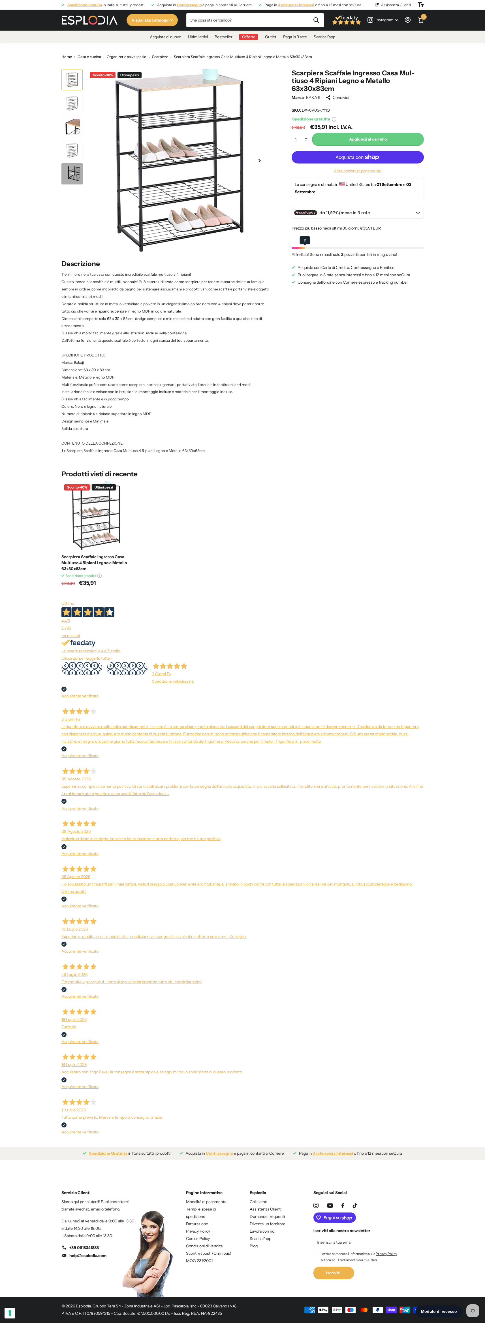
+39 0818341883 (84, 1247)
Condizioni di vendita (204, 1245)
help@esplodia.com (87, 1255)
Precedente (81, 668)
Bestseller (223, 36)
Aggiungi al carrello (368, 139)
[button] (308, 134)
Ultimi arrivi (198, 36)
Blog (254, 1245)
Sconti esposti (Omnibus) (208, 1253)
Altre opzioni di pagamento (357, 170)
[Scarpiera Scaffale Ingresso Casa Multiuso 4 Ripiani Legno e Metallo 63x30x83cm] (95, 515)
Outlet (270, 36)
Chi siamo (258, 1201)
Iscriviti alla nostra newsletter (341, 1230)
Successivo (127, 668)
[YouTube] (330, 1205)
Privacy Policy (198, 1231)
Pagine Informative (204, 1192)
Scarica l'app (324, 36)
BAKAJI (313, 97)
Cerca (316, 20)
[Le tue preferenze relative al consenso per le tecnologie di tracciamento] (10, 1313)
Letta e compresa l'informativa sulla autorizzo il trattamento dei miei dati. (359, 1257)
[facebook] (342, 1205)
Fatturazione (197, 1223)
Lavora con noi (262, 1231)
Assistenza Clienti (265, 1209)
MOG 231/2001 (199, 1260)
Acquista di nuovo (165, 36)
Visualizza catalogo (150, 20)
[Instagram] (316, 1205)
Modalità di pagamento (206, 1201)
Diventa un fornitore (267, 1223)
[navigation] (72, 79)
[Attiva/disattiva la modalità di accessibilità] (421, 5)
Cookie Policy (198, 1238)
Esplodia (258, 1192)
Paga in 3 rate (295, 36)
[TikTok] (355, 1205)
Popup (334, 119)
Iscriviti (333, 1272)
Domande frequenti (267, 1216)
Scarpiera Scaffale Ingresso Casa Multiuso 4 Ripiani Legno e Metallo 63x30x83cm (94, 562)
